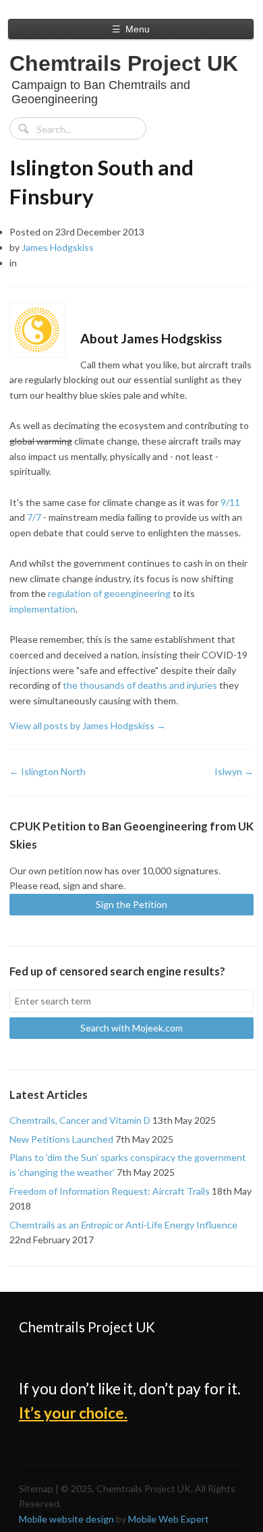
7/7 (34, 517)
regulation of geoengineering (109, 593)
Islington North (47, 771)
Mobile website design (66, 1519)
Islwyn (234, 771)
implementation (42, 609)
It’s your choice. (73, 1413)
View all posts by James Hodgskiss (87, 725)
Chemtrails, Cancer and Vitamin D (79, 1120)
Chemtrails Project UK (123, 63)
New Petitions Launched (61, 1139)
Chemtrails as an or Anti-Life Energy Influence (123, 1224)
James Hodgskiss (58, 247)
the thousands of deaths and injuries (140, 685)
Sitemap (36, 1488)
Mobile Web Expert (168, 1519)
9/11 (230, 502)
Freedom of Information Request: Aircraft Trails (109, 1191)
